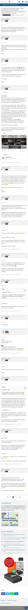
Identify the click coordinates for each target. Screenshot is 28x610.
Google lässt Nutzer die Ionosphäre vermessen (14, 534)
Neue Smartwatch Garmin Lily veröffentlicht (14, 541)
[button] (26, 1)
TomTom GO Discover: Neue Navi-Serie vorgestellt (15, 538)
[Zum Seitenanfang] (26, 608)
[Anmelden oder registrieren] (22, 1)
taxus (14, 353)
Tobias (5, 535)
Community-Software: (14, 608)
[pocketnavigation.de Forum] (5, 1)
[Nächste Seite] (20, 497)
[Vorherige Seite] (8, 497)
